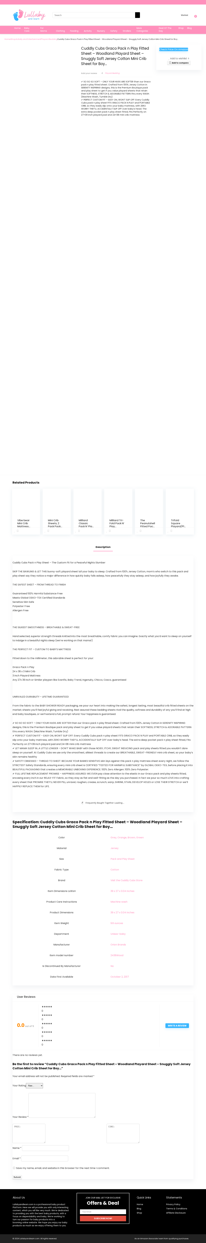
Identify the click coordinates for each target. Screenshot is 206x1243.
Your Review (21, 1117)
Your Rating (19, 1085)
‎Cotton (115, 869)
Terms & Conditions (176, 1208)
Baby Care (26, 29)
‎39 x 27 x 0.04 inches (122, 891)
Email (17, 1158)
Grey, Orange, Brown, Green (127, 837)
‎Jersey (115, 848)
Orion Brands (118, 944)
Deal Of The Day (165, 29)
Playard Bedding (49, 39)
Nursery (101, 30)
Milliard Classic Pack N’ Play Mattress (86, 524)
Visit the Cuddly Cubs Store (127, 880)
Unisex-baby (118, 934)
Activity (88, 30)
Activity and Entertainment (28, 39)
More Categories (142, 29)
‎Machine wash (119, 902)
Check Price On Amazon (173, 49)
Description (103, 547)
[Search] (137, 15)
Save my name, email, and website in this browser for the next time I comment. (63, 1168)
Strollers (127, 30)
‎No (112, 966)
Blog (189, 28)
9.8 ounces (117, 923)
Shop (181, 28)
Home (17, 28)
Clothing (60, 30)
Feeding (74, 30)
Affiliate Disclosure (176, 1212)
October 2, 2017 (120, 976)
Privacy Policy (173, 1204)
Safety (113, 30)
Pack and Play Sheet (123, 859)
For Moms (43, 29)
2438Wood (117, 955)
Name (17, 1148)
